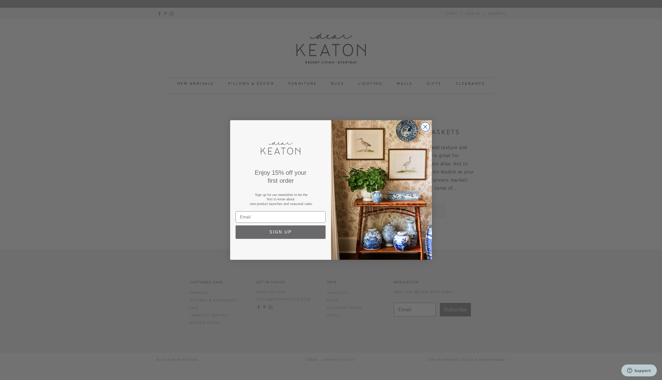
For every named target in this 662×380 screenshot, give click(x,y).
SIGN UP (280, 232)
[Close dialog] (425, 126)
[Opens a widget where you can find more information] (639, 370)
